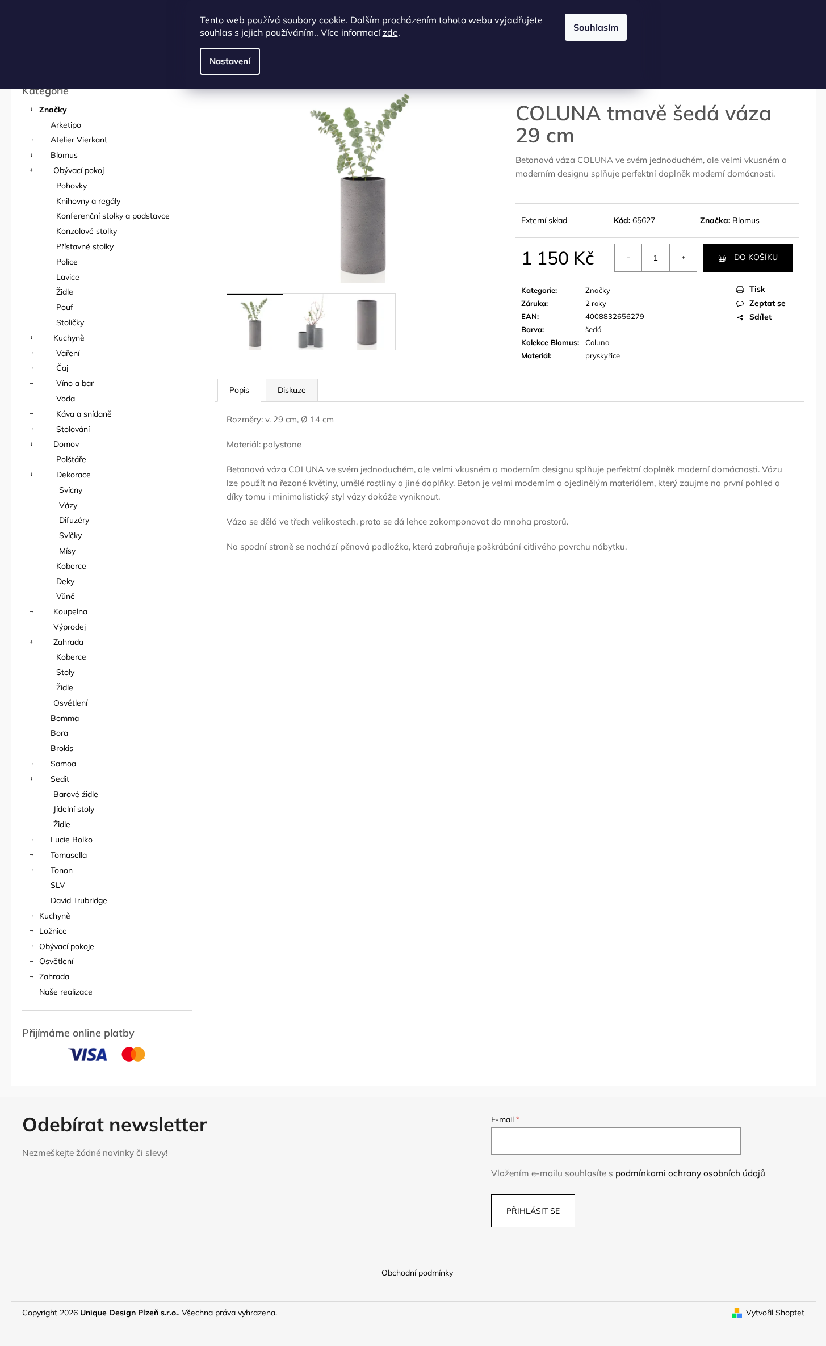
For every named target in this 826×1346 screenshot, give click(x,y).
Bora (59, 733)
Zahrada (68, 642)
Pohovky (71, 186)
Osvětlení (70, 703)
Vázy (68, 505)
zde (390, 32)
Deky (65, 581)
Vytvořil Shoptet (775, 1312)
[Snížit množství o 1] (628, 257)
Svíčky (70, 535)
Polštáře (71, 459)
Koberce (71, 566)
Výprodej (69, 627)
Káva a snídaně (84, 414)
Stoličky (70, 322)
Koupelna (70, 611)
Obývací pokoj (78, 170)
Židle (64, 292)
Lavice (67, 277)
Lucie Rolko (72, 840)
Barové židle (75, 794)
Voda (65, 398)
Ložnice (53, 931)
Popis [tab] (239, 390)
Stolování (73, 429)
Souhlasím (595, 27)
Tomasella (69, 855)
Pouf (64, 307)
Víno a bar (75, 383)
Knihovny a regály (88, 201)
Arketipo (66, 125)
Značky (53, 109)
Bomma (65, 718)
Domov (66, 444)
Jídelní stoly (73, 809)
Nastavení (229, 61)
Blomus (64, 155)
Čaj (62, 368)
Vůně (65, 596)
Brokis (62, 748)
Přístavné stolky (85, 246)
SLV (58, 885)
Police (67, 262)
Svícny (70, 490)
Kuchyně (69, 338)
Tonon (62, 870)
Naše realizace (66, 992)
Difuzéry (74, 520)
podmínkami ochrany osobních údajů (690, 1173)
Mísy (67, 551)
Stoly (65, 672)
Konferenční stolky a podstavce (113, 216)
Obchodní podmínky (417, 1273)
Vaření (67, 353)
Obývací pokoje (66, 946)
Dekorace (73, 474)
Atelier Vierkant (79, 140)
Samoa (63, 763)
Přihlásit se (533, 1211)
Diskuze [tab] (292, 390)
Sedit (60, 779)
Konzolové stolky (86, 231)
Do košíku (756, 257)
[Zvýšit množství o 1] (683, 257)
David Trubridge (79, 900)
